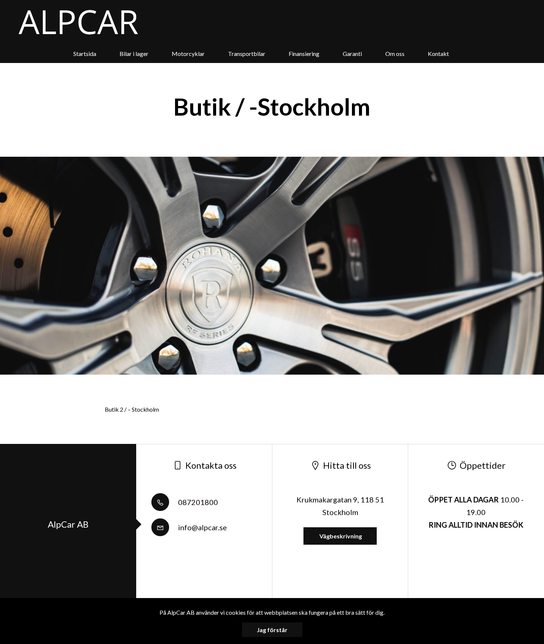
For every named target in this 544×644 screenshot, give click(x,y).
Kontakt (438, 53)
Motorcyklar (188, 53)
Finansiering (304, 53)
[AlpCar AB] (78, 22)
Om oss (394, 53)
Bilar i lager (134, 53)
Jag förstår (272, 629)
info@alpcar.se (202, 527)
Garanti (352, 53)
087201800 (197, 502)
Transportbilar (246, 53)
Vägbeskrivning (340, 536)
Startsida (84, 53)
